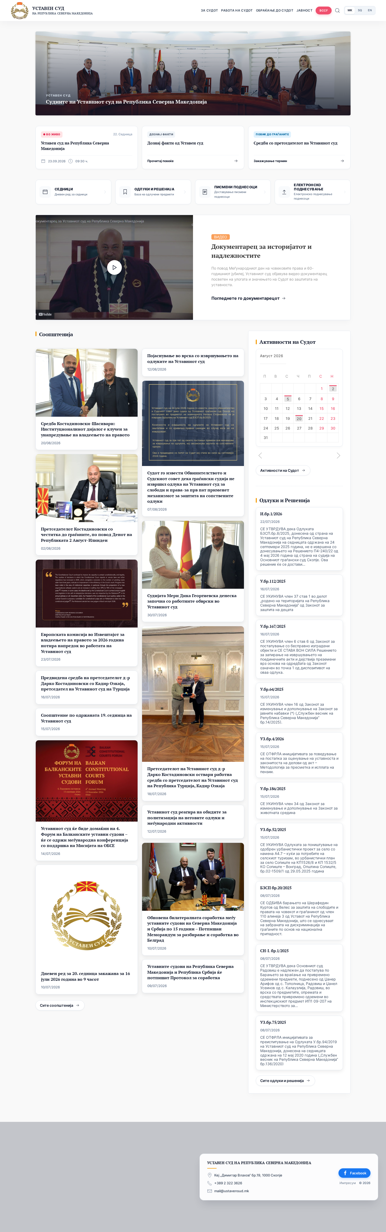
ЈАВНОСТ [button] (304, 10)
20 (299, 418)
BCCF (324, 10)
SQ (360, 10)
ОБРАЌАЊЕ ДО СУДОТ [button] (274, 10)
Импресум (348, 1183)
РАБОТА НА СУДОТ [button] (237, 10)
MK (350, 10)
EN (370, 10)
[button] (260, 455)
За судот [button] (209, 10)
